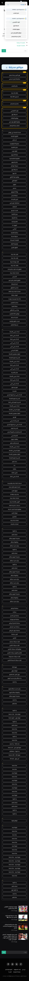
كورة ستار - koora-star (14, 714)
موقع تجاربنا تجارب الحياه (14, 509)
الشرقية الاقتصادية (15, 158)
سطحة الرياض (14, 608)
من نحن (23, 969)
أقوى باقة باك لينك (14, 502)
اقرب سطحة (14, 634)
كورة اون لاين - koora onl (14, 747)
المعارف (14, 207)
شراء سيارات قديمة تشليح (14, 660)
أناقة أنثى (14, 181)
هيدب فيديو (14, 210)
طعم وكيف (14, 221)
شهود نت (14, 225)
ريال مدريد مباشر (14, 546)
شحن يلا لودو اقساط (14, 358)
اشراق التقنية (14, 136)
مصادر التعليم (14, 303)
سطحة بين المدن (14, 616)
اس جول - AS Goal (14, 759)
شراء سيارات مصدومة (14, 656)
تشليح (14, 638)
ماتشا (14, 469)
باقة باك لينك (14, 93)
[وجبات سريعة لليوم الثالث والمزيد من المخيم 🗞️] (23, 918)
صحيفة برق (15, 114)
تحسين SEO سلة (14, 97)
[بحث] (2, 3)
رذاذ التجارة (14, 218)
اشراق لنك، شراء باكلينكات (14, 269)
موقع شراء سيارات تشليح (14, 649)
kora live (14, 769)
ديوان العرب (14, 513)
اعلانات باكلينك (15, 524)
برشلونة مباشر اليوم (14, 692)
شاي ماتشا (14, 473)
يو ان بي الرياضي (14, 310)
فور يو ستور (14, 387)
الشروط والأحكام (8, 969)
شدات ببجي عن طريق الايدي (14, 395)
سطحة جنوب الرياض (14, 630)
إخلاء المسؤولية (17, 969)
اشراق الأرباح (14, 247)
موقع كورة (14, 821)
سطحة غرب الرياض (14, 627)
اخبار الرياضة (14, 284)
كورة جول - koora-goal (14, 718)
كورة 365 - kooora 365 (14, 755)
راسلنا (10, 976)
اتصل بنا (10, 972)
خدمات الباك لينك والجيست (14, 483)
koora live (14, 729)
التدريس (14, 277)
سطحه (14, 612)
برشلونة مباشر (14, 542)
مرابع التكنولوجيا (14, 144)
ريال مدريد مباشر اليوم (14, 689)
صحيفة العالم (14, 325)
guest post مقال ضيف (14, 487)
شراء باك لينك (14, 254)
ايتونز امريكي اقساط (14, 410)
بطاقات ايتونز (14, 439)
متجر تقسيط (14, 372)
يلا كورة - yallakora (15, 751)
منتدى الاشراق (14, 288)
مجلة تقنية (14, 306)
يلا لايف (14, 682)
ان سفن (14, 140)
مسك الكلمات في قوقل (14, 132)
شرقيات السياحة (14, 240)
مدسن (14, 188)
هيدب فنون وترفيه (15, 321)
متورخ (14, 184)
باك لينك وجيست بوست (14, 299)
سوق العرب (15, 491)
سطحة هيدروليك (14, 619)
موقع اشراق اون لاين (14, 122)
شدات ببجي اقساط (14, 332)
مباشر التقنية (14, 233)
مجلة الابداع (14, 196)
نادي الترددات (14, 199)
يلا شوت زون (14, 890)
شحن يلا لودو (14, 428)
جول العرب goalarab (14, 674)
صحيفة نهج (14, 170)
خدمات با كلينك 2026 (14, 505)
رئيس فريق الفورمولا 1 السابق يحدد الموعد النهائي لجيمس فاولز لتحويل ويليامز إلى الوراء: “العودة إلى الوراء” (9, 937)
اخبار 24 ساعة (14, 317)
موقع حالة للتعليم (14, 314)
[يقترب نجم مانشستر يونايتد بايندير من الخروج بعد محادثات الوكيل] (23, 927)
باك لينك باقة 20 (14, 494)
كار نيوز (15, 173)
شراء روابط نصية (14, 262)
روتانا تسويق (14, 192)
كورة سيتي (14, 671)
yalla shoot (14, 535)
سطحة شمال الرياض (14, 623)
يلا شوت (14, 531)
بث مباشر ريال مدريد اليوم (14, 678)
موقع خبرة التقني (14, 177)
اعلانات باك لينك (14, 520)
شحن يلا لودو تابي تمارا (14, 402)
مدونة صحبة (14, 236)
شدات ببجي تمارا (14, 335)
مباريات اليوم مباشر (14, 538)
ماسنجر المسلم (14, 104)
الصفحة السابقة (21, 42)
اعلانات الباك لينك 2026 (15, 291)
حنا (14, 465)
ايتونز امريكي (14, 350)
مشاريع (14, 517)
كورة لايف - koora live (14, 857)
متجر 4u (14, 391)
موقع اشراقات (14, 118)
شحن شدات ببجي (14, 421)
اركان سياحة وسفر (14, 126)
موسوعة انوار (14, 244)
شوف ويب (14, 151)
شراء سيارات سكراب (14, 642)
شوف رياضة (14, 295)
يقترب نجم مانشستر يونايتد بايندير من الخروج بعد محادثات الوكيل (10, 926)
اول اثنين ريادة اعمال (14, 75)
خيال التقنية (14, 147)
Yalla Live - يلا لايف (14, 744)
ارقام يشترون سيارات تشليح (14, 653)
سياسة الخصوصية (17, 972)
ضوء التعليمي (14, 111)
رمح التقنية (15, 214)
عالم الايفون (14, 162)
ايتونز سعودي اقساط (14, 354)
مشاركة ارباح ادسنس (14, 79)
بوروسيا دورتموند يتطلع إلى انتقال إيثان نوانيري (10, 907)
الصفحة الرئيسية (21, 45)
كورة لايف (14, 773)
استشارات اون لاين (14, 203)
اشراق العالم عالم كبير (14, 280)
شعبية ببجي (14, 436)
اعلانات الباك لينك (14, 273)
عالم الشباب (14, 86)
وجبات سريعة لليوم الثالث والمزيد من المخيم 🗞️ (11, 916)
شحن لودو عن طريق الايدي (14, 432)
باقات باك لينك (14, 265)
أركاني (14, 229)
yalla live (14, 704)
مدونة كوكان (14, 166)
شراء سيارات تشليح (14, 645)
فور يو (14, 417)
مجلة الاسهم (14, 155)
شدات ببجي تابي (14, 343)
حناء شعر (14, 462)
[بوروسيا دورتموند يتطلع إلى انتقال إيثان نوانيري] (23, 909)
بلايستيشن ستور (14, 443)
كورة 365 (14, 667)
